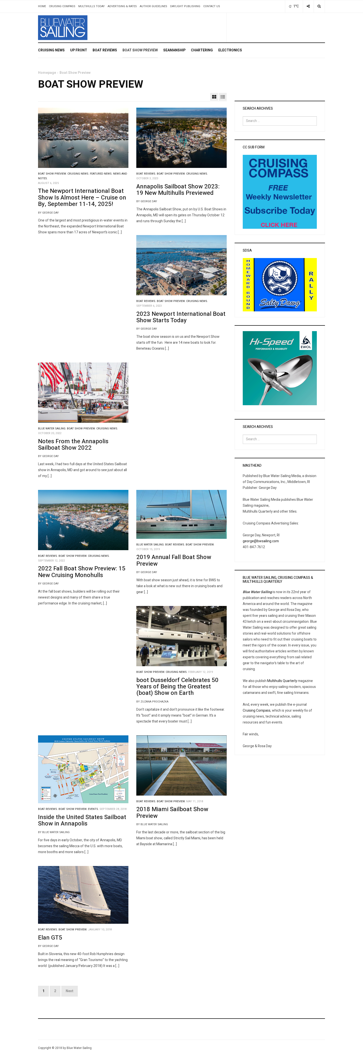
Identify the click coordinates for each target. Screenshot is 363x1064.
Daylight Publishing (185, 6)
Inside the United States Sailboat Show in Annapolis (82, 820)
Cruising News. (78, 174)
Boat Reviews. (146, 174)
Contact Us (211, 6)
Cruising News (51, 50)
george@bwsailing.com (261, 541)
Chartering (202, 50)
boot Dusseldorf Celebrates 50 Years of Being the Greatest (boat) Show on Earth (177, 687)
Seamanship (174, 50)
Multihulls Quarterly (282, 680)
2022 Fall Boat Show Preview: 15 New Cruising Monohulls (81, 571)
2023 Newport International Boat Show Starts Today (180, 317)
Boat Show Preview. (52, 174)
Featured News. (101, 174)
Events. (93, 809)
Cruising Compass (62, 6)
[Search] (319, 6)
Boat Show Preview (140, 50)
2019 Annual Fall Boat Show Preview (173, 560)
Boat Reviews (105, 50)
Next (69, 991)
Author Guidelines (153, 6)
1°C (296, 6)
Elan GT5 (50, 937)
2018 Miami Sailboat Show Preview (172, 812)
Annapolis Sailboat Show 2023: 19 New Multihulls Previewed (178, 189)
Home (42, 6)
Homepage (47, 72)
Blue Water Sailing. (52, 429)
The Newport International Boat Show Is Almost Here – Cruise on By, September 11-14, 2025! (82, 197)
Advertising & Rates (122, 6)
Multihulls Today (91, 6)
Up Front (78, 50)
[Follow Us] (308, 6)
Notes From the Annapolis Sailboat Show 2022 (73, 444)
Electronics (230, 50)
